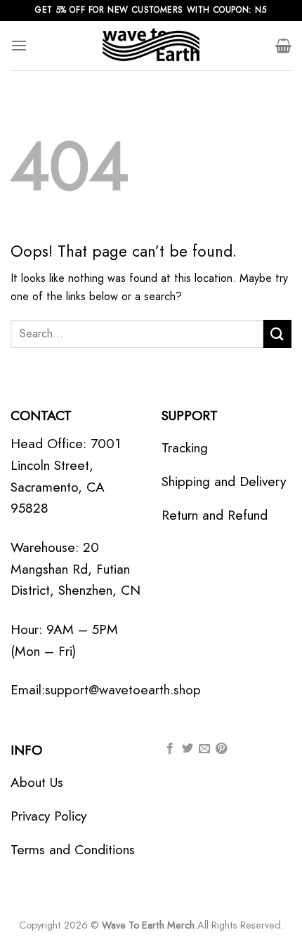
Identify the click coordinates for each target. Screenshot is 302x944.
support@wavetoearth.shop (123, 689)
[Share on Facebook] (170, 749)
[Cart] (283, 45)
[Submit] (277, 333)
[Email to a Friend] (204, 749)
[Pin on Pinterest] (221, 749)
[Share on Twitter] (187, 749)
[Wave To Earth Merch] (151, 45)
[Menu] (19, 45)
